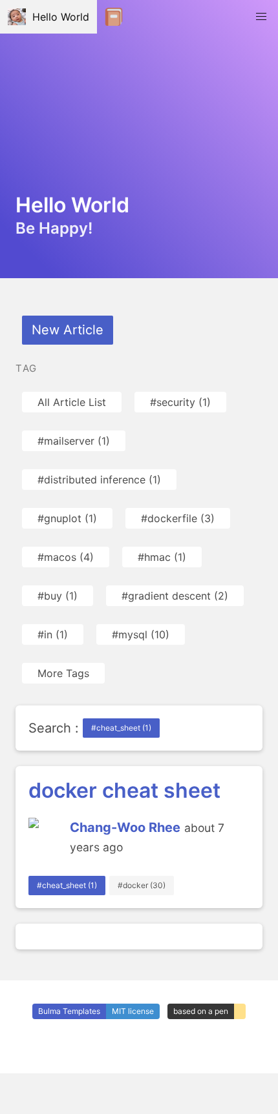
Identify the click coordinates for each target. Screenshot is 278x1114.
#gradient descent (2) (175, 595)
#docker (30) (142, 885)
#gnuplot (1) (67, 518)
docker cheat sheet (124, 790)
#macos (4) (65, 557)
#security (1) (180, 402)
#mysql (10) (140, 634)
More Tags (63, 673)
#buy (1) (57, 595)
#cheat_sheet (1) (121, 728)
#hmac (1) (162, 557)
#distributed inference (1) (99, 479)
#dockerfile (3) (178, 518)
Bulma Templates (69, 1011)
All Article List (71, 402)
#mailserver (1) (73, 440)
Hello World (57, 16)
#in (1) (52, 634)
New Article (67, 330)
